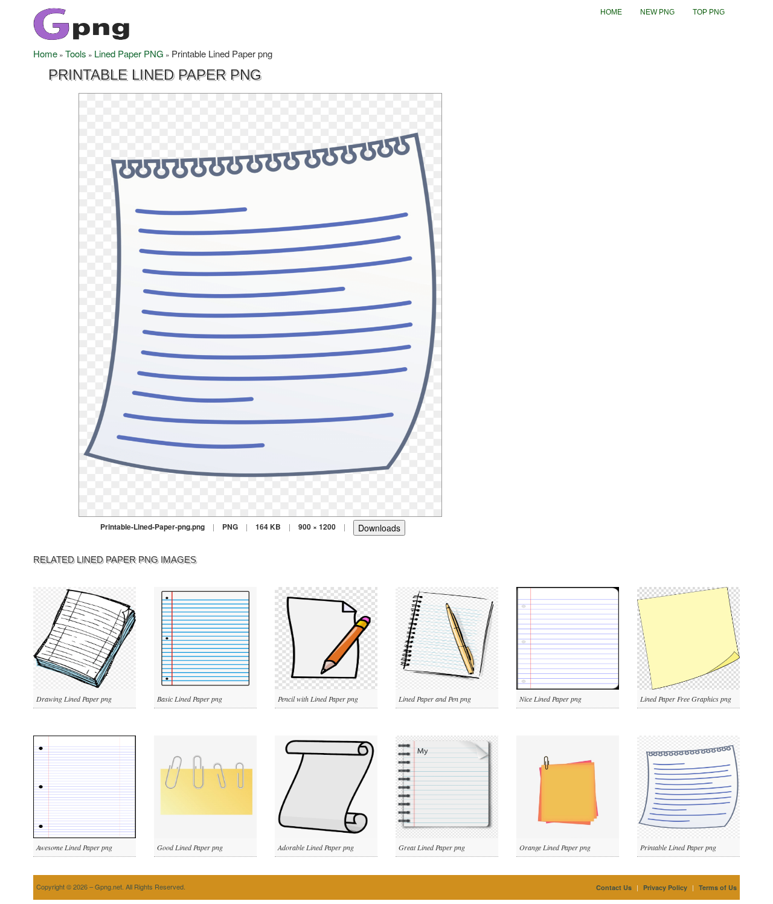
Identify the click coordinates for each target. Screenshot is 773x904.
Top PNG (709, 12)
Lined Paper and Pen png (435, 699)
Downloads (379, 528)
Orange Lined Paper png (555, 847)
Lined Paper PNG (129, 53)
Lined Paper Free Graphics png (685, 699)
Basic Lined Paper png (189, 699)
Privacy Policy (665, 887)
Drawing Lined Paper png (74, 699)
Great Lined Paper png (432, 847)
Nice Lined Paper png (550, 699)
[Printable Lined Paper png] (260, 303)
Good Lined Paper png (190, 847)
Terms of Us (718, 887)
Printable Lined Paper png (678, 847)
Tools (75, 53)
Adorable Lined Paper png (316, 847)
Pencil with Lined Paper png (318, 699)
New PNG (657, 12)
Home (611, 12)
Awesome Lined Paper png (74, 847)
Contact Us (614, 887)
